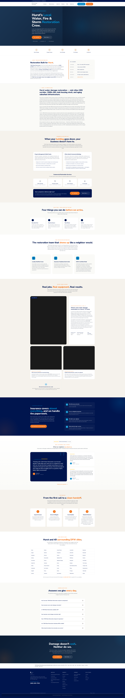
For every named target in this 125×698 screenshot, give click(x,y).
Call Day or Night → (87, 0)
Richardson (72, 573)
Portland (63, 686)
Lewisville (71, 550)
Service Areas (51, 4)
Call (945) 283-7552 (66, 577)
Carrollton (33, 560)
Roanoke (84, 550)
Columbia (64, 688)
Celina (32, 565)
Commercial (53, 676)
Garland (45, 573)
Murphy (71, 563)
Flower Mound (46, 565)
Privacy (91, 693)
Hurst (58, 563)
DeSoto (45, 552)
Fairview (45, 563)
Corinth (32, 573)
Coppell (32, 570)
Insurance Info (76, 680)
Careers (87, 679)
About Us (58, 4)
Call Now (90, 4)
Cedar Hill (33, 563)
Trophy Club (85, 565)
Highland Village (60, 560)
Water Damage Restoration (55, 674)
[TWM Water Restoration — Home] (36, 4)
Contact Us (72, 4)
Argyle (32, 552)
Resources (87, 677)
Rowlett (84, 555)
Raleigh (63, 681)
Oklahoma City (64, 684)
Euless (45, 560)
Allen (32, 550)
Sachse (84, 557)
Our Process (76, 677)
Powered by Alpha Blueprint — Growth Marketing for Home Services (62, 695)
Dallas (45, 550)
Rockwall (84, 552)
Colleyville (33, 568)
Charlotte (64, 683)
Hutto (66, 665)
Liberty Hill (40, 666)
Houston (63, 676)
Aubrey (32, 557)
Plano (71, 568)
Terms (94, 693)
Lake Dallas (59, 573)
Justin (58, 568)
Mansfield (71, 555)
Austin (49, 665)
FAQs (67, 4)
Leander (86, 665)
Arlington (33, 555)
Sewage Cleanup (53, 677)
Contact (87, 674)
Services (44, 4)
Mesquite (71, 560)
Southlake (84, 560)
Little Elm (71, 552)
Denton (45, 555)
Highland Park (59, 557)
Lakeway (82, 665)
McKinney (71, 557)
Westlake (84, 570)
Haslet (58, 555)
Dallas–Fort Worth (65, 674)
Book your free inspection (61, 484)
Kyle (75, 665)
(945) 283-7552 (80, 77)
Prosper (71, 570)
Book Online (82, 4)
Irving (58, 565)
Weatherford (85, 568)
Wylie (84, 573)
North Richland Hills (73, 565)
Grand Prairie (59, 550)
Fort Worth (46, 568)
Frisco (45, 570)
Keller (58, 570)
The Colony (85, 563)
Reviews (63, 4)
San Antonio (64, 679)
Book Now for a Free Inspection (39, 426)
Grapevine (59, 552)
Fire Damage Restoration (55, 682)
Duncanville (46, 557)
